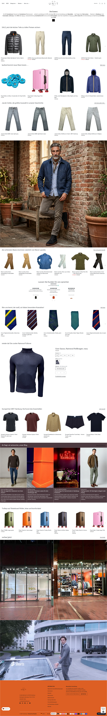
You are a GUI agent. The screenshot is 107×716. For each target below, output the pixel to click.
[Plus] (64, 372)
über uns (26, 3)
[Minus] (57, 372)
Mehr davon (102, 65)
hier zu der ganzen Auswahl (99, 249)
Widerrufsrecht (51, 697)
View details (102, 537)
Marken (20, 3)
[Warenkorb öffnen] (104, 3)
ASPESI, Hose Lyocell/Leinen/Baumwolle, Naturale (40, 58)
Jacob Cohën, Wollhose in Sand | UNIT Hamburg (66, 134)
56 (72, 355)
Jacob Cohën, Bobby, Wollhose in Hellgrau (91, 134)
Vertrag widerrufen (52, 699)
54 (68, 355)
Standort (49, 693)
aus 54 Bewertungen (52, 285)
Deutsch (95, 3)
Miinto (23, 15)
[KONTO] (102, 3)
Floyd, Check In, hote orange (25, 530)
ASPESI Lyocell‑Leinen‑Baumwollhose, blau (64, 58)
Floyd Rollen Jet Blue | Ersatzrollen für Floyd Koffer (13, 96)
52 (64, 355)
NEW (7, 3)
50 (61, 355)
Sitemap (49, 706)
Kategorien (13, 3)
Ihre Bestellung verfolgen (53, 704)
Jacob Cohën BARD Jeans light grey (9, 134)
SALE (3, 3)
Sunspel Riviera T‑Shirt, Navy (93, 434)
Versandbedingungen (52, 702)
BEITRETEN (83, 694)
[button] (105, 46)
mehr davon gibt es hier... (99, 103)
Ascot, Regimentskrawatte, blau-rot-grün (96, 333)
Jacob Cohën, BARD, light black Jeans (37, 134)
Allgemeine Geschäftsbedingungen (55, 688)
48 (57, 355)
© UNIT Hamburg (23, 713)
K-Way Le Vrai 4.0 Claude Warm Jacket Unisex (92, 96)
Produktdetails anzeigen (60, 376)
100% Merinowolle (60, 368)
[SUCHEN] (99, 3)
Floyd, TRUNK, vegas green (7, 530)
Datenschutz (50, 695)
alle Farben (103, 307)
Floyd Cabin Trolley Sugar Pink (35, 96)
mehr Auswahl (102, 409)
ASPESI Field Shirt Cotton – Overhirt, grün (91, 58)
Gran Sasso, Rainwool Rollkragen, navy (71, 349)
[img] (53, 284)
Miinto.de (72, 15)
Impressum (50, 691)
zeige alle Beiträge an (100, 445)
